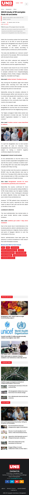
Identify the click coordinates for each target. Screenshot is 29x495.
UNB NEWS (6, 24)
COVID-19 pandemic (6, 255)
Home (2, 9)
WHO (3, 247)
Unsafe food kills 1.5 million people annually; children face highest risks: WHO (13, 337)
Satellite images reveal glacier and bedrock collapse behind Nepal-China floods (12, 382)
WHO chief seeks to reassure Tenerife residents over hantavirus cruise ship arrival (14, 357)
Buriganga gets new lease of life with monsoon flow (17, 386)
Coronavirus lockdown (8, 257)
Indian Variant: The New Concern (17, 79)
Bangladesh (8, 9)
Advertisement (22, 488)
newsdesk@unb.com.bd (14, 478)
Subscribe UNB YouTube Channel (11, 245)
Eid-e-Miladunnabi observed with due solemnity (18, 397)
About (3, 488)
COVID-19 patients (20, 252)
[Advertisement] (14, 278)
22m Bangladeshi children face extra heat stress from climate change (17, 391)
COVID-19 (21, 250)
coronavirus (14, 247)
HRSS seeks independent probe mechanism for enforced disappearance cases (16, 442)
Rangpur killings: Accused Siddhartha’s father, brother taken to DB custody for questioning (18, 447)
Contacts (14, 490)
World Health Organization (9, 250)
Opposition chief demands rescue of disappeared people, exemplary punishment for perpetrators (17, 437)
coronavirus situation (20, 255)
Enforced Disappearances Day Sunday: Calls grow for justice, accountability (14, 422)
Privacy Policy (11, 488)
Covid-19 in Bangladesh (8, 252)
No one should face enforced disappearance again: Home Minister (18, 426)
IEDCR (7, 247)
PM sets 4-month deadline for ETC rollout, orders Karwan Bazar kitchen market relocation (17, 431)
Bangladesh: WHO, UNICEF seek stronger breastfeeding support (12, 317)
